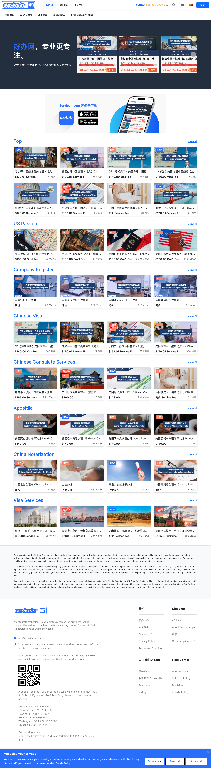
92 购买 (51, 212)
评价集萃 (42, 14)
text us (38, 655)
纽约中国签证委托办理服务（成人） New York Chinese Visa (180, 60)
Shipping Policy (181, 678)
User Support (180, 671)
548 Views (96, 258)
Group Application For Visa (187, 641)
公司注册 (78, 5)
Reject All (175, 761)
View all (192, 141)
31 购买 (145, 212)
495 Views (50, 535)
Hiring (142, 692)
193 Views (50, 258)
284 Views (96, 535)
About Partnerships (183, 627)
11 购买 (145, 443)
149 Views (143, 489)
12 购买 (52, 489)
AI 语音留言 (26, 14)
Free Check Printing (82, 14)
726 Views (190, 489)
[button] (193, 54)
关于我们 (144, 671)
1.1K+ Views (190, 258)
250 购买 (97, 212)
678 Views (50, 305)
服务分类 (144, 627)
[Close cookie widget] (208, 752)
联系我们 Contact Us (150, 678)
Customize (153, 761)
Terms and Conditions (152, 648)
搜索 (174, 634)
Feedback (144, 685)
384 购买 (97, 176)
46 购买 (192, 176)
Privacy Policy (147, 641)
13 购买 (52, 443)
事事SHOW (59, 14)
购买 (111, 69)
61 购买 (192, 212)
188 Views (143, 535)
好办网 (49, 5)
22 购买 (52, 176)
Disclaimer (178, 685)
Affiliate (176, 620)
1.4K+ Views (49, 397)
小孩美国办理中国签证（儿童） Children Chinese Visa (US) (97, 60)
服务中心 (63, 5)
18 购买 (192, 443)
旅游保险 (9, 14)
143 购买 (144, 176)
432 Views (96, 489)
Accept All (196, 761)
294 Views (143, 397)
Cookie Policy (63, 763)
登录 (202, 5)
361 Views (143, 305)
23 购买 (98, 397)
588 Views (190, 535)
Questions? (145, 634)
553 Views (190, 305)
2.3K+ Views (142, 258)
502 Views (96, 305)
